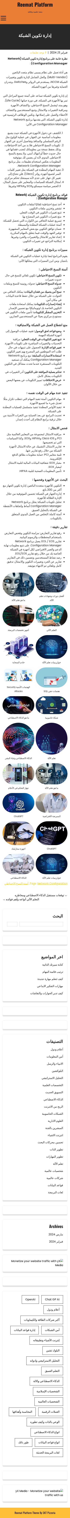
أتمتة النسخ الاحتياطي (16, 883)
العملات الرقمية (50, 1412)
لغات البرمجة (55, 1192)
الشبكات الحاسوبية (52, 1114)
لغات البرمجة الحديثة (47, 1453)
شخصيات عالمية (54, 1171)
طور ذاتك (23, 1442)
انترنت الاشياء (55, 1135)
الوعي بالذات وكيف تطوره (44, 1422)
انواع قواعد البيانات (48, 1442)
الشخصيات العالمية (48, 1401)
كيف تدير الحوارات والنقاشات (46, 993)
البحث (58, 916)
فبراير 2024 (56, 1242)
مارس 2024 (56, 1234)
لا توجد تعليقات (38, 52)
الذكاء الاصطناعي (53, 1099)
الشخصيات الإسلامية (48, 1391)
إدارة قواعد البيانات (24, 1330)
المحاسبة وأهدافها (22, 1412)
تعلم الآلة (58, 1164)
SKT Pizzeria (49, 1513)
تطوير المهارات (54, 1157)
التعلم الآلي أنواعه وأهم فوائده (21, 899)
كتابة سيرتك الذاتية (52, 965)
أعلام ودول (57, 1049)
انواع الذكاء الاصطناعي (46, 1432)
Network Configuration (52, 883)
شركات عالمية (55, 1178)
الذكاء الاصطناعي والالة (46, 1381)
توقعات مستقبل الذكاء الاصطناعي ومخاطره (41, 895)
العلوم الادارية (55, 1121)
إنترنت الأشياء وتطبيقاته (46, 1340)
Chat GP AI (52, 1299)
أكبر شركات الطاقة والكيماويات (41, 1320)
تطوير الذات (56, 1149)
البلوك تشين (52, 1350)
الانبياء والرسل (55, 1064)
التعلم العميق (52, 1371)
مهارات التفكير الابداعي (50, 986)
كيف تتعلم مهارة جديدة (50, 979)
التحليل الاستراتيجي (52, 1078)
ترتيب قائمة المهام (52, 972)
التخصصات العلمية (52, 1085)
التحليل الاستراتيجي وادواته (44, 1361)
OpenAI (30, 1299)
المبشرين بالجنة (54, 1128)
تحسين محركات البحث (50, 1142)
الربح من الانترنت (53, 1107)
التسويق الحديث (54, 1092)
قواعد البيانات (55, 1185)
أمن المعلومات (55, 1057)
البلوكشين (57, 1071)
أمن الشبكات (52, 1330)
